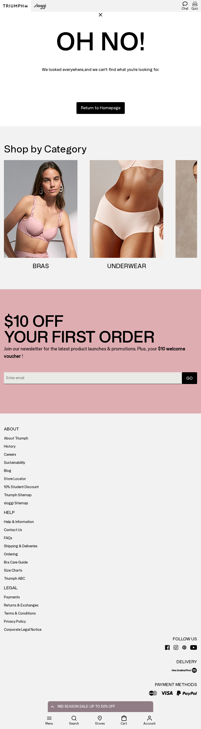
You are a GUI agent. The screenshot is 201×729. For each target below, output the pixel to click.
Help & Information (19, 522)
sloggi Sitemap (16, 503)
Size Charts (13, 570)
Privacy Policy (15, 621)
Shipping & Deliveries (21, 546)
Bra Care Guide (16, 562)
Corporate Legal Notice (22, 630)
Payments (12, 597)
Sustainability (14, 463)
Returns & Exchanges (21, 605)
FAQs (8, 538)
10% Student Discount (21, 487)
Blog (7, 471)
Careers (10, 454)
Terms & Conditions (20, 613)
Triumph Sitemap (18, 495)
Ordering (11, 554)
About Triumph (16, 438)
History (9, 446)
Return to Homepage (100, 108)
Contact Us (13, 530)
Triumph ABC (14, 578)
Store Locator (15, 479)
